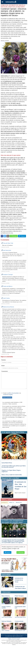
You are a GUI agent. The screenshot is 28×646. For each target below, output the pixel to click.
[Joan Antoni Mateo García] (20, 612)
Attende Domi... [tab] (19, 502)
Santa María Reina (7, 462)
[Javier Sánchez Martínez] (7, 612)
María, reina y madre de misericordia (12, 474)
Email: (3, 365)
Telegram (22, 236)
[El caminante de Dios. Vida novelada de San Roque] (7, 488)
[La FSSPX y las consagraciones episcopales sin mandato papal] (14, 530)
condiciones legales (8, 394)
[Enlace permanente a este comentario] (2, 243)
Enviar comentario (7, 397)
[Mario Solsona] (7, 600)
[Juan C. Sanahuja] (7, 626)
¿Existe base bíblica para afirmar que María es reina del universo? (14, 466)
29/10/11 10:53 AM (5, 40)
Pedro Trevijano (19, 596)
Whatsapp (14, 236)
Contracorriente (19, 621)
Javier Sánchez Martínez (7, 617)
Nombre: (3, 360)
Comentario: (4, 371)
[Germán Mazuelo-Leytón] (20, 626)
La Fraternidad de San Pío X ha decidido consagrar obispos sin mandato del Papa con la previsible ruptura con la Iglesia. (13, 541)
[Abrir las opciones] (2, 2)
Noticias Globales (6, 621)
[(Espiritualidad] (7, 581)
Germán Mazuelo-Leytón (20, 630)
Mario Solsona (6, 596)
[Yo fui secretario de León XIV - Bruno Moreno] (14, 565)
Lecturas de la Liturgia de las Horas (19, 580)
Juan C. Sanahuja (5, 630)
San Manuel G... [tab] (4, 502)
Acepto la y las (12, 393)
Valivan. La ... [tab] (12, 502)
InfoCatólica (10, 2)
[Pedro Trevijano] (20, 600)
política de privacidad (13, 393)
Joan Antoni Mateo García (20, 617)
